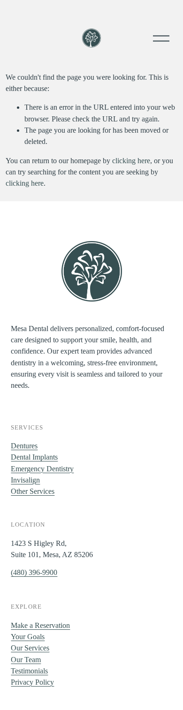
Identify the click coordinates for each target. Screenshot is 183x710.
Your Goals (28, 637)
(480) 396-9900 (34, 572)
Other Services (32, 491)
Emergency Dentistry (42, 469)
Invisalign (25, 480)
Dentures (24, 446)
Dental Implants (34, 457)
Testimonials (29, 671)
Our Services (30, 648)
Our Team (26, 660)
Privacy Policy (32, 682)
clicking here (131, 161)
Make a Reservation (40, 625)
